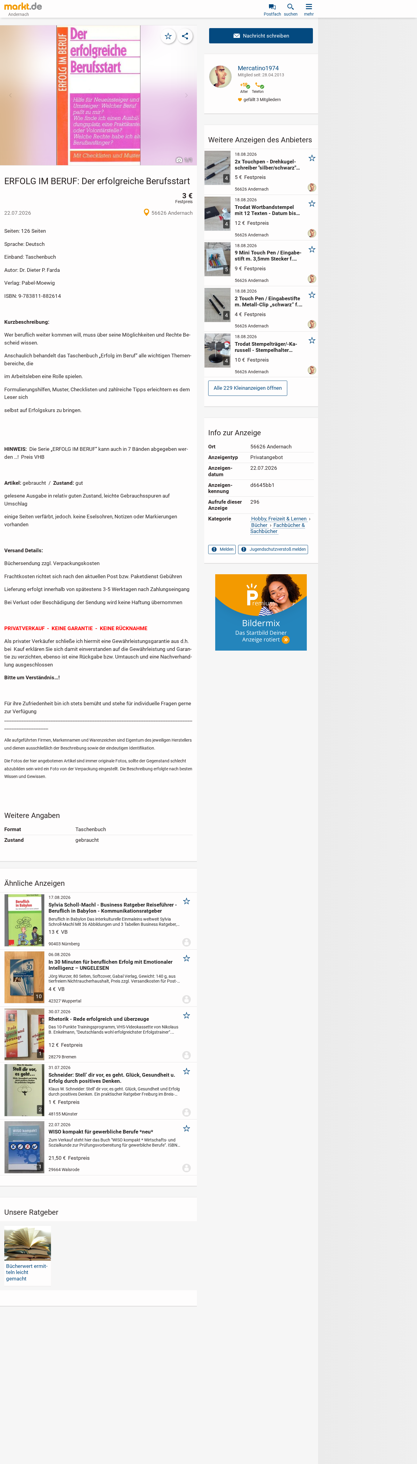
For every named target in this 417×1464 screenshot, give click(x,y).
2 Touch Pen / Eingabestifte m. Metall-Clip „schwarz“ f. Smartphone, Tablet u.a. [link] (267, 301)
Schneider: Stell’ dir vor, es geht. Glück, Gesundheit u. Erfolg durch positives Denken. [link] (112, 1078)
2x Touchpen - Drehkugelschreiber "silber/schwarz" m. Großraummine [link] (265, 165)
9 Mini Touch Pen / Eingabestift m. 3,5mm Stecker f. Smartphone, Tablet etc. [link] (268, 256)
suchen (291, 14)
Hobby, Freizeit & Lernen (278, 519)
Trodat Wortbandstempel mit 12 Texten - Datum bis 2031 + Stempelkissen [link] (265, 210)
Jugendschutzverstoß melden (278, 549)
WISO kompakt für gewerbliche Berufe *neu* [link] (101, 1132)
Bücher (259, 525)
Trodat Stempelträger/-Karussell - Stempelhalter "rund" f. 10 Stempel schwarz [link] (269, 347)
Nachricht (261, 35)
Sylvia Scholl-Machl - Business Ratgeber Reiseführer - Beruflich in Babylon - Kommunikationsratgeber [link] (113, 908)
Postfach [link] (272, 14)
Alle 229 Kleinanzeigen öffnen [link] (248, 388)
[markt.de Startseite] (23, 6)
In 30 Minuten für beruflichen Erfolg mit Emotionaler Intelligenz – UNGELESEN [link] (110, 965)
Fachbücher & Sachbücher (277, 528)
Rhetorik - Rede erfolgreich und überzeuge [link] (99, 1019)
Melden (227, 549)
